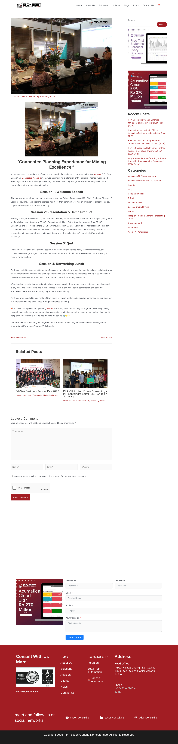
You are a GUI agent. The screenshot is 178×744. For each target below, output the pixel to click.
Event (136, 5)
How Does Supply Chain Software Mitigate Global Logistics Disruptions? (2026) (145, 123)
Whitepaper (133, 227)
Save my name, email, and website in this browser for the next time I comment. (50, 476)
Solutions (103, 5)
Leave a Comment (19, 96)
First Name (71, 580)
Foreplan (93, 662)
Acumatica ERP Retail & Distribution (144, 180)
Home (79, 5)
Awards (131, 185)
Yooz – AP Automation (138, 232)
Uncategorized (135, 223)
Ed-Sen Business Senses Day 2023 (37, 391)
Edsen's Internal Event (138, 207)
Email (68, 593)
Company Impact (135, 194)
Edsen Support (135, 202)
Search (131, 20)
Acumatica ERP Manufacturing (142, 176)
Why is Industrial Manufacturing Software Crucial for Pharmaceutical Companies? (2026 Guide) (147, 161)
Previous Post (18, 338)
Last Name (120, 580)
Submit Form (74, 637)
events (50, 308)
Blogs (126, 5)
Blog (130, 189)
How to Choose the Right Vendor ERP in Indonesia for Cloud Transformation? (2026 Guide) (146, 151)
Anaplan (98, 174)
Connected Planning (31, 178)
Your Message (72, 618)
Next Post (106, 338)
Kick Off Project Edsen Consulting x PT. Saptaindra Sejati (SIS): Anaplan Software (85, 394)
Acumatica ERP (98, 656)
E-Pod (131, 198)
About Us (90, 5)
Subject (69, 605)
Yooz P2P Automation (95, 670)
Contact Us (148, 5)
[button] (104, 5)
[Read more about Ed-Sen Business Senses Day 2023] (38, 373)
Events (32, 96)
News (64, 686)
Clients (116, 5)
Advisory (65, 674)
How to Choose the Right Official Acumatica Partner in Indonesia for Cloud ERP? (147, 133)
